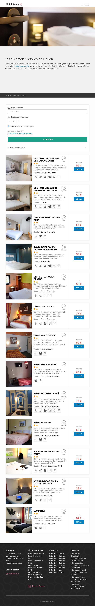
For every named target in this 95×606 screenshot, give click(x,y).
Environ (44, 202)
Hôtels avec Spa (77, 563)
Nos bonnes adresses (14, 563)
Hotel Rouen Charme (57, 565)
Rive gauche (45, 173)
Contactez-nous (14, 574)
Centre (43, 232)
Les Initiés (40, 510)
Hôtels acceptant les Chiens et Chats (78, 559)
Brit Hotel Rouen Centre (44, 278)
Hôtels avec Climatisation (75, 554)
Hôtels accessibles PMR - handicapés (80, 566)
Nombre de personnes (19, 117)
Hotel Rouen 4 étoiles (57, 560)
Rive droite (51, 232)
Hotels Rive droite (34, 572)
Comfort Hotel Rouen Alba (47, 218)
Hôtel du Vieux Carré (46, 393)
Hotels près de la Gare (36, 553)
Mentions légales (12, 556)
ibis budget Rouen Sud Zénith (47, 453)
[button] (81, 4)
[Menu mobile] (87, 4)
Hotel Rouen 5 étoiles (57, 563)
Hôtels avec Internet (78, 570)
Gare (43, 349)
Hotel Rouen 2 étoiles (57, 556)
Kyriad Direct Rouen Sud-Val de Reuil (46, 482)
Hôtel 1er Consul (44, 306)
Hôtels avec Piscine (78, 577)
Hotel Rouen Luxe (55, 570)
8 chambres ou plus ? (16, 131)
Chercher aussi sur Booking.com (22, 126)
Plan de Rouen (38, 586)
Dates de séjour (16, 107)
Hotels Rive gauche (35, 574)
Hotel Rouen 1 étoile (56, 553)
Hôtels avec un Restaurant (76, 582)
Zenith (53, 173)
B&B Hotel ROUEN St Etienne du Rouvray (45, 189)
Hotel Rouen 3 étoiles (57, 558)
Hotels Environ (33, 565)
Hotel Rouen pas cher (57, 567)
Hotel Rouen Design (56, 572)
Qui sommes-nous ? (13, 553)
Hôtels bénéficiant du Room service (78, 587)
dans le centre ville (22, 66)
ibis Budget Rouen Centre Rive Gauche (45, 248)
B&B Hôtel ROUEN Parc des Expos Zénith (47, 159)
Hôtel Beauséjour (45, 335)
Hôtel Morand (42, 422)
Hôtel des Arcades (45, 364)
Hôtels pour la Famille (79, 579)
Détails (79, 169)
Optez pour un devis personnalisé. (20, 133)
